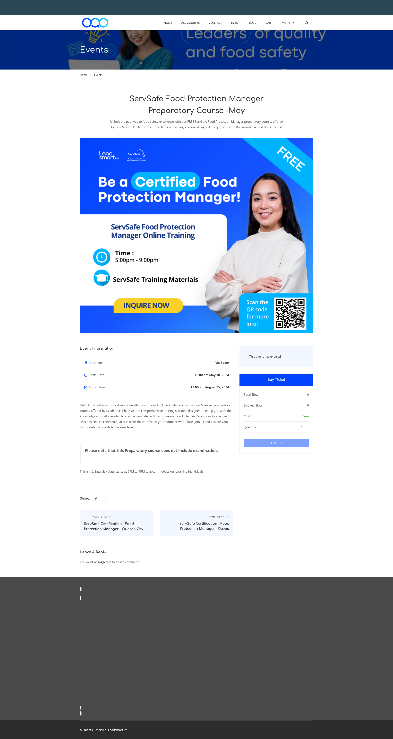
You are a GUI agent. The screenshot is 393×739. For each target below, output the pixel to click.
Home (168, 23)
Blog (252, 23)
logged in (104, 562)
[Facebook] (96, 499)
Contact (215, 23)
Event (235, 23)
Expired (276, 443)
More (286, 23)
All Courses (190, 23)
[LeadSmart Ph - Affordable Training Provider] (95, 23)
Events (98, 75)
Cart (269, 23)
